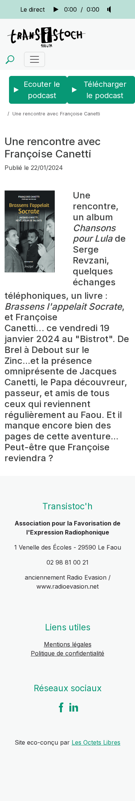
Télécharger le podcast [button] (105, 90)
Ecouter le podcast (42, 90)
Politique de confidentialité (67, 653)
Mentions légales (68, 644)
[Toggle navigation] (34, 59)
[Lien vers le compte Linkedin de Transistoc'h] (74, 706)
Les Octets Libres (96, 742)
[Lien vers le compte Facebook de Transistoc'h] (61, 706)
